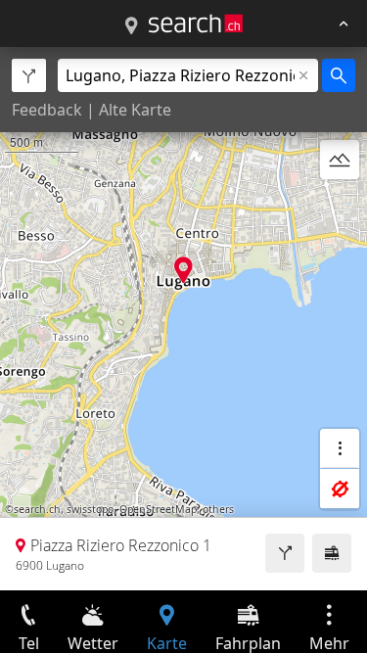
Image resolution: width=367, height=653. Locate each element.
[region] (183, 318)
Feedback (47, 109)
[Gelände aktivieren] (339, 159)
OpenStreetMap (158, 509)
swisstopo (90, 509)
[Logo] (196, 23)
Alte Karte (135, 109)
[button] (183, 269)
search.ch (37, 509)
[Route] (284, 553)
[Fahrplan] (331, 553)
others (218, 509)
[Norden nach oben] (339, 206)
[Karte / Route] (131, 26)
